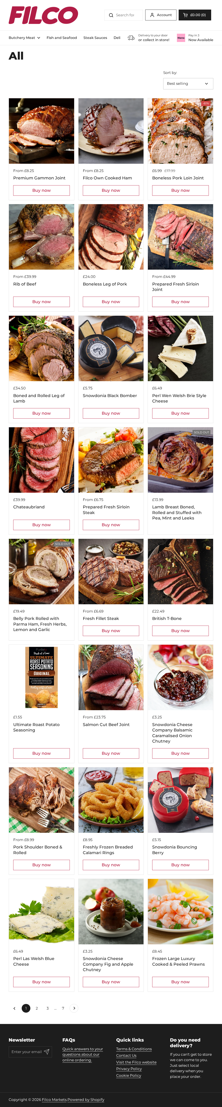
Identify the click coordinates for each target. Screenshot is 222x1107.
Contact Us (126, 1055)
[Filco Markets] (43, 15)
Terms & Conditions (134, 1049)
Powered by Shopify (85, 1099)
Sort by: (170, 72)
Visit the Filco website (136, 1062)
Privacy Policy (129, 1069)
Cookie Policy (128, 1075)
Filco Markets (54, 1099)
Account (164, 15)
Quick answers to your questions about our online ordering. (82, 1054)
